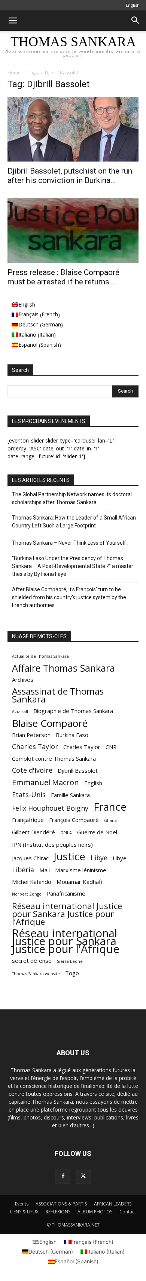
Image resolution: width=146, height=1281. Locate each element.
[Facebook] (62, 1176)
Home (14, 72)
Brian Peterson (31, 735)
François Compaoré (74, 819)
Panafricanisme (66, 893)
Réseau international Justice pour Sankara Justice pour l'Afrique (65, 941)
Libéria (23, 870)
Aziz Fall (20, 711)
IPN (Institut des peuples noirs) (52, 844)
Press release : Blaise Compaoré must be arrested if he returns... (63, 277)
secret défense (32, 960)
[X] (83, 1176)
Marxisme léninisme (80, 870)
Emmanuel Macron (45, 782)
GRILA (66, 832)
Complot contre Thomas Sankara (54, 758)
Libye (99, 858)
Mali (44, 870)
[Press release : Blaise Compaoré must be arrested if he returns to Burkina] (73, 230)
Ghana (110, 820)
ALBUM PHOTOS (94, 1211)
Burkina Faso (72, 735)
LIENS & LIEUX (24, 1211)
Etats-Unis (29, 795)
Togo (72, 973)
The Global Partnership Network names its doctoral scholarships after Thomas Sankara (72, 498)
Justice (69, 856)
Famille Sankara (70, 795)
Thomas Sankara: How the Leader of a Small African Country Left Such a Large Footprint (74, 522)
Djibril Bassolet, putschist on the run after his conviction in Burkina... (69, 175)
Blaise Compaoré (50, 723)
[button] (13, 21)
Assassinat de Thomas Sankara (58, 695)
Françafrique (28, 819)
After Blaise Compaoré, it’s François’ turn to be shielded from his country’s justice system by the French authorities (69, 597)
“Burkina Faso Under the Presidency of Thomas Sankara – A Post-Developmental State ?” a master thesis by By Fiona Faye (72, 566)
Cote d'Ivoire (32, 770)
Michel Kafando (31, 881)
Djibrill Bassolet (78, 770)
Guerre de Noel (97, 832)
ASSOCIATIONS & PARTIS (61, 1204)
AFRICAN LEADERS (112, 1204)
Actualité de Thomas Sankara (40, 656)
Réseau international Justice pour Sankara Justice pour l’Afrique (67, 914)
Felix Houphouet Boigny (50, 808)
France (110, 807)
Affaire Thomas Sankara (63, 668)
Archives (22, 679)
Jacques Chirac (30, 858)
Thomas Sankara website (36, 973)
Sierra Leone (70, 961)
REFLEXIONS (58, 1211)
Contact (127, 1211)
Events (21, 1204)
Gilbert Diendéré (33, 832)
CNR (111, 747)
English (93, 783)
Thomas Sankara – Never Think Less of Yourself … (71, 543)
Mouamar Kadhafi (79, 881)
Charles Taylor (35, 747)
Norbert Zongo (27, 894)
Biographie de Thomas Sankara (73, 711)
